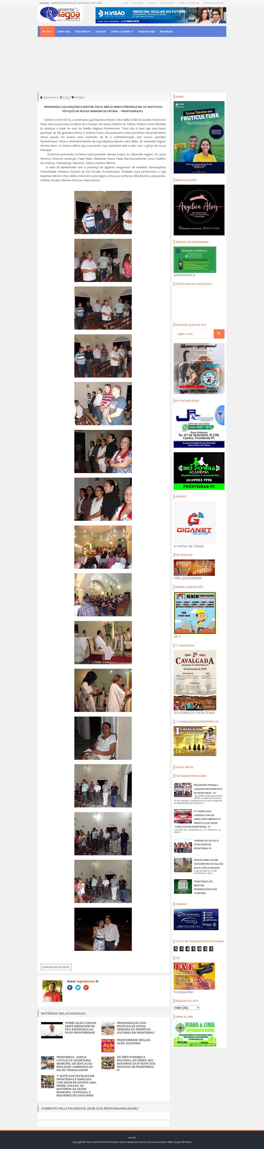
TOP (133, 1137)
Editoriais (81, 31)
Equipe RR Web (182, 1142)
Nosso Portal (167, 3)
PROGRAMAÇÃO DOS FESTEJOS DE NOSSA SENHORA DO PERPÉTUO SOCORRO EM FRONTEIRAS (135, 1027)
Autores (151, 3)
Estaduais (166, 31)
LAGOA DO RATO (101, 1142)
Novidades (137, 3)
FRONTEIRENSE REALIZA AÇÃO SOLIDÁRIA (133, 1042)
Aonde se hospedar (213, 3)
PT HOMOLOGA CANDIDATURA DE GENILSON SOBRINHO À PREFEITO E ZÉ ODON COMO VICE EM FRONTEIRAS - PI (198, 819)
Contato (101, 31)
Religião (80, 97)
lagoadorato (86, 981)
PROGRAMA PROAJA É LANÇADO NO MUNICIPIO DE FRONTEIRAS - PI (208, 788)
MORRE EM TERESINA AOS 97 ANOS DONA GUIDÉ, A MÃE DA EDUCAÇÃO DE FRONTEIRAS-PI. (76, 3)
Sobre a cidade (121, 31)
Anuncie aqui (146, 31)
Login (125, 3)
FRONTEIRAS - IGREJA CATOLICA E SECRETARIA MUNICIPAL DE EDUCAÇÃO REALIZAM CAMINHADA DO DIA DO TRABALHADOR (75, 1064)
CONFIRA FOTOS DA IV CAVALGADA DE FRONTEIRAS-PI (206, 844)
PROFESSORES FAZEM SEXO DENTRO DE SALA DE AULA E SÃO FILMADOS (208, 863)
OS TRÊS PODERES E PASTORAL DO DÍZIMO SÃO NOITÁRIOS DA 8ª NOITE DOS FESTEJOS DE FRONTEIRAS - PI (136, 1064)
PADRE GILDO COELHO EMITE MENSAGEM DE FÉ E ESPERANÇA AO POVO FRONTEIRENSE (80, 1027)
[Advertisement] (132, 67)
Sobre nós (63, 31)
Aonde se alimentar (189, 3)
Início (48, 31)
